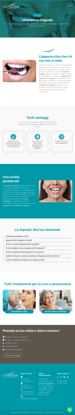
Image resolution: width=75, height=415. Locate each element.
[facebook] (57, 377)
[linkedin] (67, 377)
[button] (4, 301)
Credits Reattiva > (59, 412)
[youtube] (64, 377)
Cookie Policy (62, 383)
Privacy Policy (62, 380)
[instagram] (61, 377)
